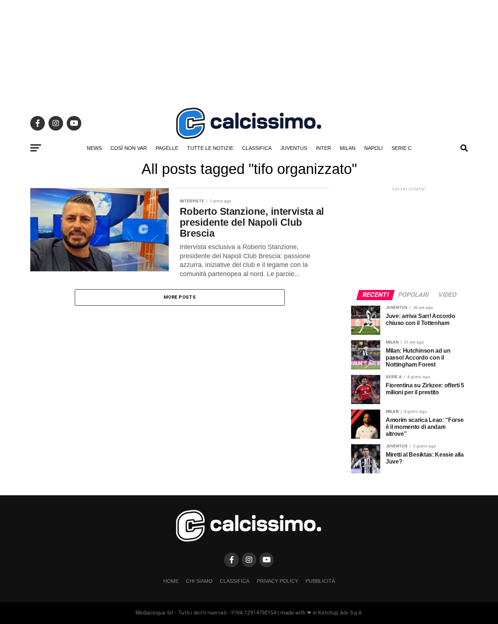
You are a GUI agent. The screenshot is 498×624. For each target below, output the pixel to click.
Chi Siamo (199, 581)
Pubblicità (320, 581)
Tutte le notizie (210, 148)
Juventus (293, 148)
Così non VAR (128, 148)
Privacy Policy (277, 581)
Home (171, 581)
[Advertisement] (249, 51)
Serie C (402, 148)
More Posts (180, 297)
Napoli (373, 148)
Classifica (257, 148)
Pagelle (167, 148)
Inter (323, 148)
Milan (347, 148)
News (94, 148)
